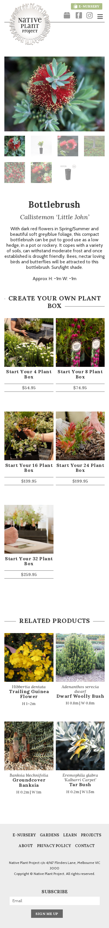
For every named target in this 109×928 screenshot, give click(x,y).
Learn (70, 835)
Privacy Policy (54, 846)
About (26, 846)
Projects (91, 835)
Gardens (49, 835)
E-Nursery (24, 835)
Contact (85, 846)
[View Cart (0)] (67, 15)
